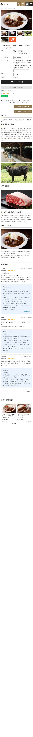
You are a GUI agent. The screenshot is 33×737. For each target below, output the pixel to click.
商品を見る (14, 423)
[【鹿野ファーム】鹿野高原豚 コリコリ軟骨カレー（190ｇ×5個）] (9, 408)
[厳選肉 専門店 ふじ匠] (5, 5)
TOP (2, 8)
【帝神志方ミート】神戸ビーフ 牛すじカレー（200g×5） (24, 416)
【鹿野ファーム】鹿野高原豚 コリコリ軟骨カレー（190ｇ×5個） (9, 416)
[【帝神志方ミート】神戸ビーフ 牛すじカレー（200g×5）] (24, 408)
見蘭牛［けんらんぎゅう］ (10, 8)
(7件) (13, 93)
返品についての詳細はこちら (8, 91)
